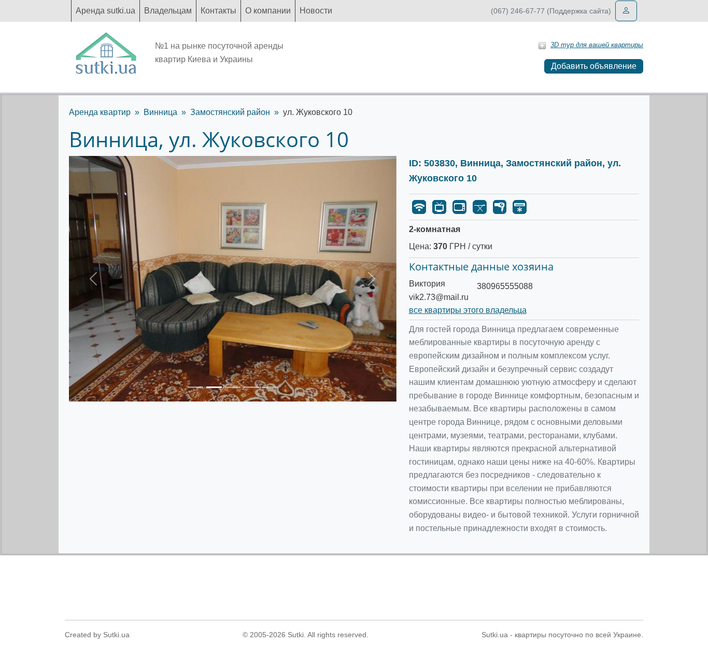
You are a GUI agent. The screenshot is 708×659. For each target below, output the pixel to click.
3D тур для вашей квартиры (596, 45)
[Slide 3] (232, 387)
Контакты (218, 10)
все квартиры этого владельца (468, 310)
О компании (268, 10)
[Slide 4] (251, 387)
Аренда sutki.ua (105, 10)
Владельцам (168, 10)
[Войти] (626, 11)
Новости (316, 10)
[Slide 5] (270, 387)
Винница (160, 112)
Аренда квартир (100, 112)
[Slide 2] (214, 387)
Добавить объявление (593, 66)
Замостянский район (230, 112)
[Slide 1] (195, 387)
